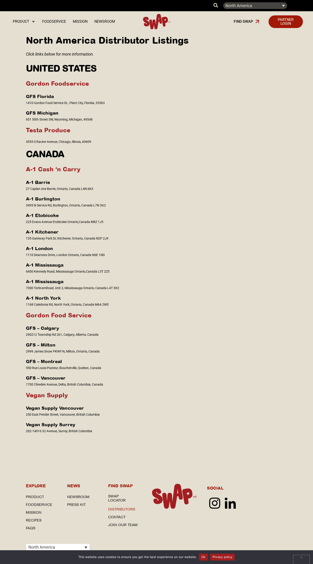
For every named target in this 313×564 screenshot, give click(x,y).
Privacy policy (222, 557)
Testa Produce (48, 130)
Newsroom (104, 21)
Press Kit (76, 504)
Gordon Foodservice (57, 83)
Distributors (121, 509)
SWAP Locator (117, 498)
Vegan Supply (47, 395)
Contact (117, 517)
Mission (80, 21)
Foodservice (54, 21)
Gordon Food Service (58, 315)
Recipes (33, 520)
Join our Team (122, 525)
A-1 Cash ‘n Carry (53, 169)
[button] (246, 21)
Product (21, 21)
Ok (203, 557)
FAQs (30, 528)
